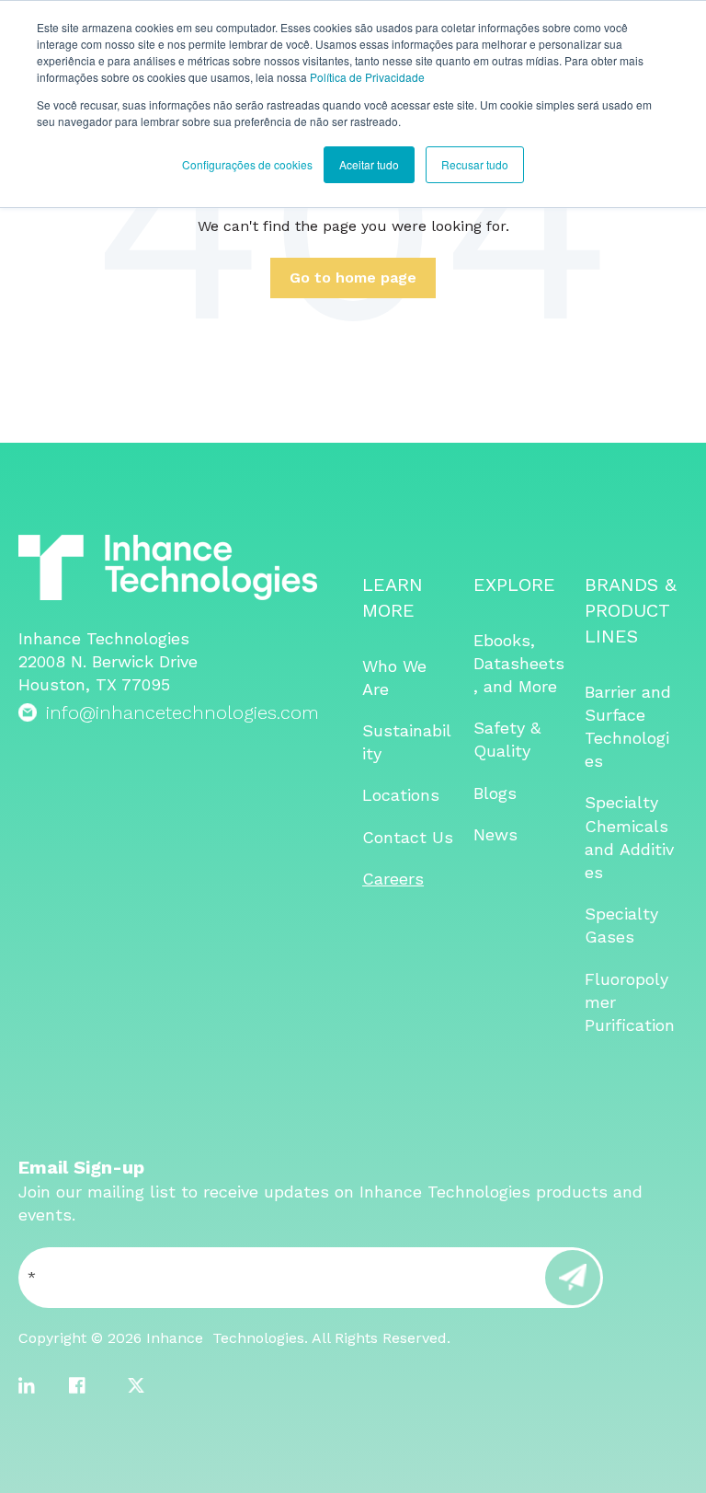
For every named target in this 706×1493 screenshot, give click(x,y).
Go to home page (353, 277)
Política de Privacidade (367, 77)
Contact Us (407, 837)
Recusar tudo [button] (474, 164)
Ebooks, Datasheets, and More (518, 663)
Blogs (495, 793)
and (602, 849)
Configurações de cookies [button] (247, 164)
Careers (393, 878)
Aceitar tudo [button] (369, 164)
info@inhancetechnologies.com (182, 712)
